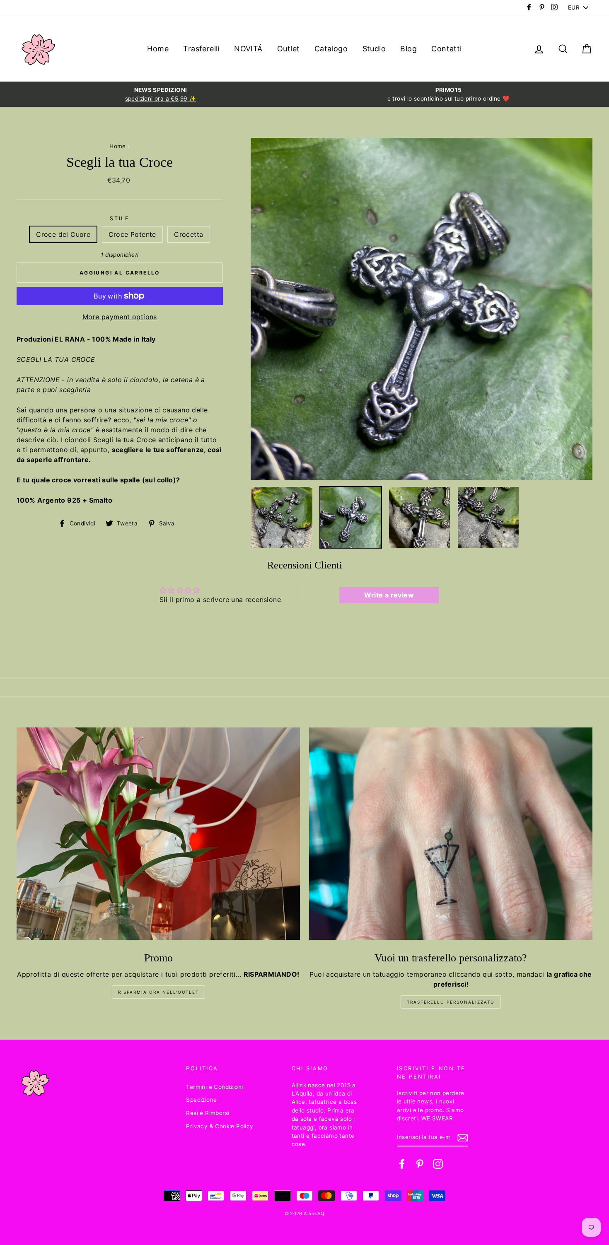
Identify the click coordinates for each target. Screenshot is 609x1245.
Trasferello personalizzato (451, 1001)
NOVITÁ (248, 48)
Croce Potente (132, 234)
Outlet (288, 48)
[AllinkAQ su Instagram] (438, 1164)
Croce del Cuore (63, 234)
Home (158, 48)
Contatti (446, 48)
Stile (119, 218)
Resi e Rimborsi (207, 1113)
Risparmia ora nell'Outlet (158, 992)
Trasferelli (201, 48)
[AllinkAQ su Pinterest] (420, 1164)
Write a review (389, 595)
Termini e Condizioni (214, 1087)
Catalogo (331, 48)
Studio (374, 48)
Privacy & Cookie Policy (219, 1126)
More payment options (119, 317)
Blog (408, 48)
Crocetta (188, 234)
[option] (160, 94)
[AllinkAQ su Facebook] (402, 1164)
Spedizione (201, 1099)
